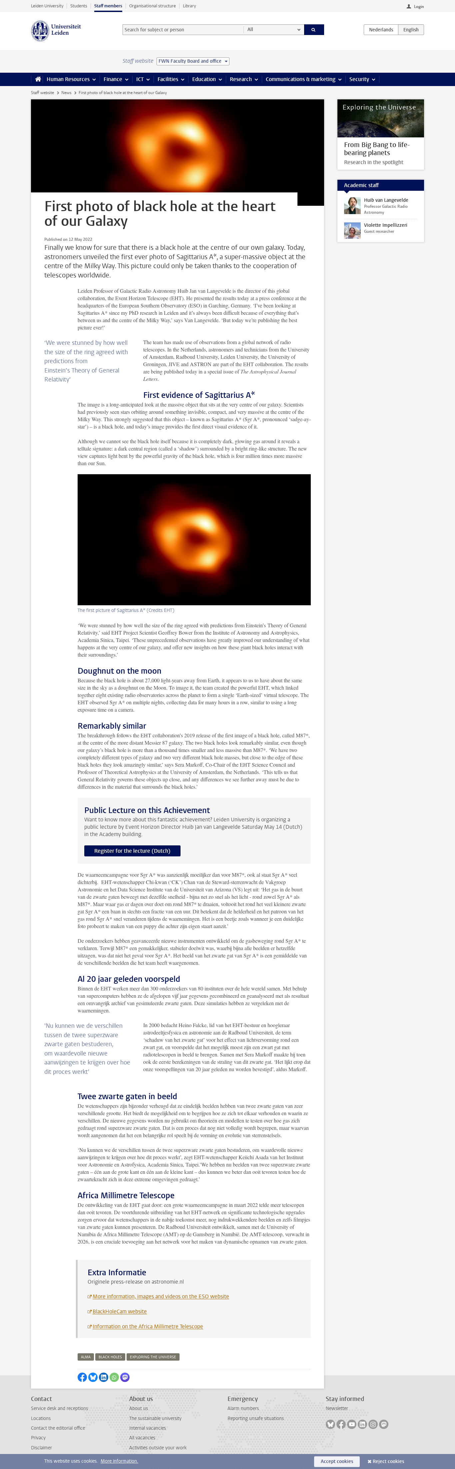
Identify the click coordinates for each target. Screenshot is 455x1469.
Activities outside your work (158, 1448)
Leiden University (47, 6)
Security (359, 79)
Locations (41, 1418)
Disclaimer (41, 1448)
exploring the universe (153, 1357)
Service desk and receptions (59, 1408)
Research (241, 79)
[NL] (381, 29)
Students (78, 6)
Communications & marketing (300, 79)
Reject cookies (388, 1461)
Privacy (38, 1438)
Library (189, 6)
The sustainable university (155, 1418)
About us (138, 1408)
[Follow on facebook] (341, 1424)
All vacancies (142, 1438)
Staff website (42, 92)
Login (419, 6)
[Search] (314, 29)
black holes (110, 1357)
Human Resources (68, 79)
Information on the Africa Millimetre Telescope (148, 1326)
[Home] (37, 79)
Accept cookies (337, 1461)
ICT (140, 79)
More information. (119, 1461)
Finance (113, 79)
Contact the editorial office (58, 1428)
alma (86, 1357)
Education (204, 79)
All (250, 29)
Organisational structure (152, 6)
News (66, 92)
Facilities (168, 79)
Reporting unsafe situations (256, 1418)
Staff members (108, 6)
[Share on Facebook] (82, 1377)
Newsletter (337, 1408)
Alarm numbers (243, 1408)
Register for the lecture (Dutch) (132, 850)
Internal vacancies (147, 1428)
